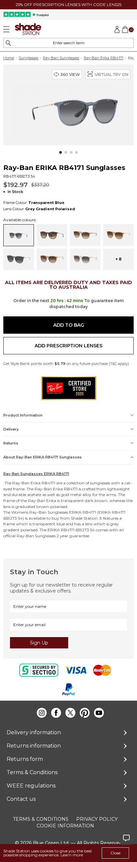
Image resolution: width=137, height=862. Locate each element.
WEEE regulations (31, 785)
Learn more (72, 854)
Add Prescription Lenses (68, 346)
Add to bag (68, 325)
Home (8, 58)
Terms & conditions (40, 819)
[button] (60, 152)
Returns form (25, 759)
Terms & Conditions (32, 772)
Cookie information (65, 826)
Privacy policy (97, 819)
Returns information (34, 746)
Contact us (21, 799)
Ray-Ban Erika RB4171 (103, 58)
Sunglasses (28, 58)
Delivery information (34, 732)
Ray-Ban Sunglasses (61, 58)
